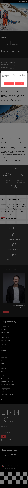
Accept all (20, 83)
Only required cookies (9, 83)
